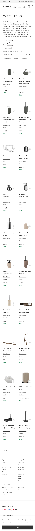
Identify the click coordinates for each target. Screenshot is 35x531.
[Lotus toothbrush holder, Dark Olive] (9, 69)
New (19, 476)
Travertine (5, 318)
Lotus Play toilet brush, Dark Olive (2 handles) (25, 120)
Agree (17, 527)
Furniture (21, 474)
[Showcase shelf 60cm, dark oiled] (25, 300)
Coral (4, 395)
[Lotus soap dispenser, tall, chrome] (25, 185)
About (3, 465)
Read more (29, 522)
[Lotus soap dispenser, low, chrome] (9, 185)
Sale (19, 478)
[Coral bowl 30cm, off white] (9, 377)
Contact (4, 474)
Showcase (22, 318)
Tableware (21, 463)
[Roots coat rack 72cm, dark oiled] (9, 339)
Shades (21, 240)
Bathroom (21, 467)
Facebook (21, 488)
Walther (21, 395)
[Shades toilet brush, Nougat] (25, 262)
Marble (4, 433)
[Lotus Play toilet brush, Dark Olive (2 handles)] (25, 108)
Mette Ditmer (6, 84)
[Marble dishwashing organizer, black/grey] (9, 416)
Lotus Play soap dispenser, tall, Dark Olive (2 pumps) (8, 120)
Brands (20, 481)
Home (4, 51)
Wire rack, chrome (8, 156)
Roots (4, 356)
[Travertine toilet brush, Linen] (9, 300)
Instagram (21, 490)
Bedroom (21, 469)
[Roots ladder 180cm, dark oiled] (25, 339)
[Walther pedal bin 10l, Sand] (25, 377)
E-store (4, 463)
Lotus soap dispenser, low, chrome (7, 197)
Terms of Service (7, 492)
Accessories (21, 472)
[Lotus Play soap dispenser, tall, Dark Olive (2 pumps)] (9, 108)
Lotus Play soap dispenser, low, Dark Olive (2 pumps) (25, 81)
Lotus (4, 86)
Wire (4, 161)
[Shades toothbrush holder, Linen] (25, 223)
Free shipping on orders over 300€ (26, 1)
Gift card (4, 472)
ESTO (3, 494)
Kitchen (20, 465)
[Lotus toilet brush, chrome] (9, 223)
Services (4, 469)
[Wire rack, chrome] (9, 146)
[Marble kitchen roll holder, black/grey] (25, 416)
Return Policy (6, 490)
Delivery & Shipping (7, 488)
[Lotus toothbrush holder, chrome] (25, 146)
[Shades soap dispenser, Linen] (9, 262)
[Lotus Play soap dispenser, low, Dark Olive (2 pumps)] (25, 69)
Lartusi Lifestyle (6, 467)
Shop (4, 92)
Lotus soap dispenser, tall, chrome (23, 197)
